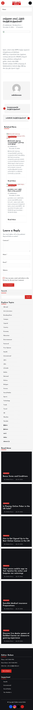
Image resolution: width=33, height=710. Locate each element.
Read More (12, 181)
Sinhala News (9, 479)
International (7, 356)
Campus (5, 319)
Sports (5, 396)
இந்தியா (5, 425)
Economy (6, 331)
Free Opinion (7, 347)
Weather (5, 417)
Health (5, 352)
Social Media (7, 392)
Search (4, 291)
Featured (6, 343)
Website (5, 270)
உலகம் (5, 433)
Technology (6, 400)
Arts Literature (7, 311)
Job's (4, 360)
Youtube (5, 421)
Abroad (5, 307)
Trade (5, 404)
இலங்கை (5, 429)
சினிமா (5, 437)
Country (5, 327)
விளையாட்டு (6, 441)
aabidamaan (8, 25)
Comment (6, 240)
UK (4, 413)
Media (5, 372)
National (6, 376)
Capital (5, 323)
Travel (5, 409)
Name (5, 254)
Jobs (4, 364)
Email (5, 262)
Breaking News (17, 25)
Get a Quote (6, 671)
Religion (5, 384)
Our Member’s (7, 692)
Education (6, 335)
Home (4, 9)
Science (5, 388)
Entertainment (7, 339)
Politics (5, 380)
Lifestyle (5, 368)
